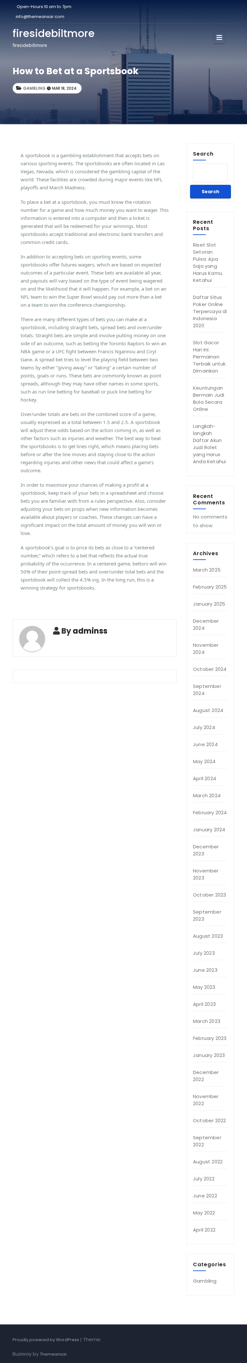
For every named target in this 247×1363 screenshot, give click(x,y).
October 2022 (209, 1120)
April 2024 (204, 778)
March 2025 (207, 569)
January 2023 (209, 1055)
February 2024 (210, 812)
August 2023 (208, 936)
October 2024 (209, 669)
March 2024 (207, 795)
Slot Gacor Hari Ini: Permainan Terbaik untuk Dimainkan (209, 356)
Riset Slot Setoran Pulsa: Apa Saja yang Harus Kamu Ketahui (207, 262)
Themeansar (53, 1354)
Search (203, 153)
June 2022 (205, 1195)
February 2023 (210, 1038)
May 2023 (204, 987)
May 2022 (204, 1212)
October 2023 (209, 894)
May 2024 (204, 761)
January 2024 (209, 829)
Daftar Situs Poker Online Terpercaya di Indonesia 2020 (210, 311)
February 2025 (210, 586)
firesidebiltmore (54, 33)
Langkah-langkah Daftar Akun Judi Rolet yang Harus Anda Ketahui (209, 444)
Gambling (34, 88)
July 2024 (204, 727)
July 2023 (204, 953)
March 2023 (206, 1021)
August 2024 (208, 710)
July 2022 (204, 1178)
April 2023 (204, 1004)
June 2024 (205, 744)
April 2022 (204, 1229)
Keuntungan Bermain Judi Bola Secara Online (208, 398)
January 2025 (209, 603)
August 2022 (208, 1161)
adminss (90, 631)
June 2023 (205, 970)
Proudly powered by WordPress (46, 1340)
